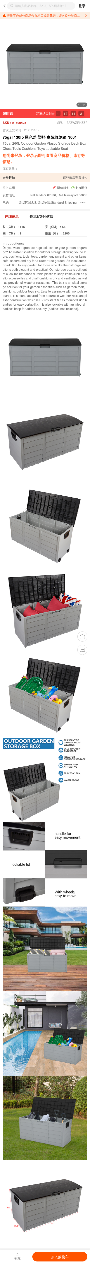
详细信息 (12, 216)
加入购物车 (60, 1256)
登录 (81, 5)
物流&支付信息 (41, 216)
